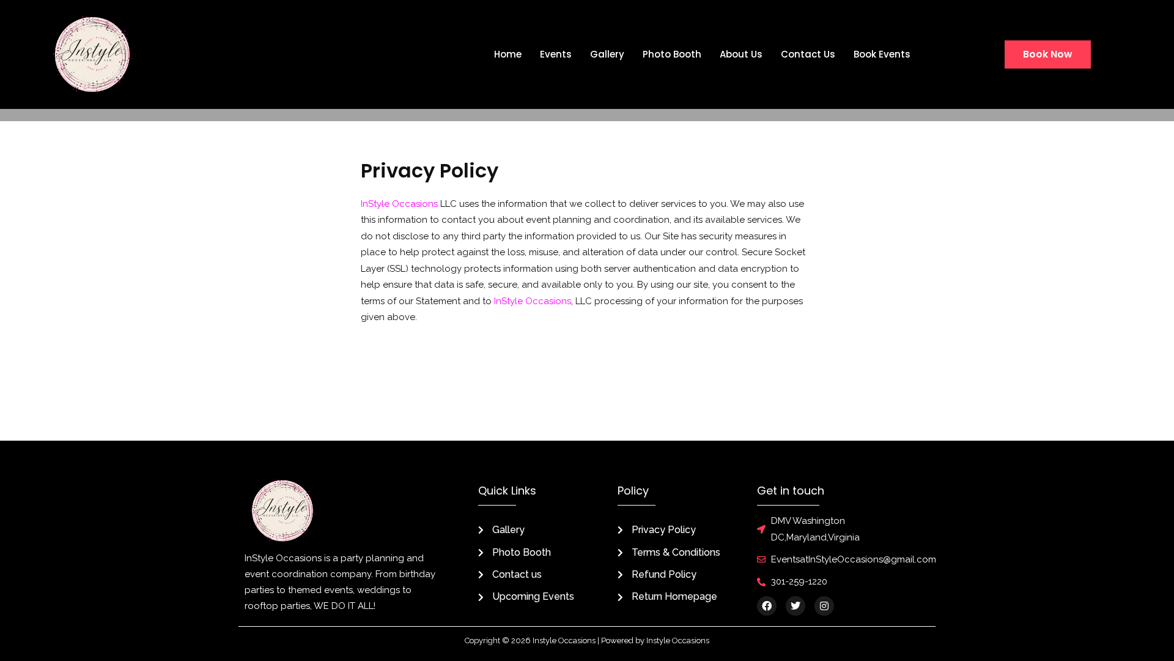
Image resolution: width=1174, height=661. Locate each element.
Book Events (882, 54)
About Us (741, 54)
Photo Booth (672, 54)
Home (508, 54)
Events (556, 54)
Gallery (607, 54)
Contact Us (808, 54)
